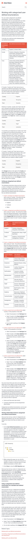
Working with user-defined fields (9, 538)
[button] (25, 7)
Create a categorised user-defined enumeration (15, 210)
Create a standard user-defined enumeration (14, 195)
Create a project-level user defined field (13, 327)
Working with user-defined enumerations (11, 531)
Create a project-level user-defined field (13, 310)
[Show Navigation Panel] (26, 3)
